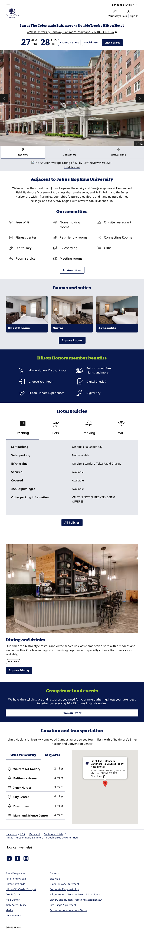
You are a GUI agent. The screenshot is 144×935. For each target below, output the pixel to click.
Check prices (114, 42)
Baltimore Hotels (53, 834)
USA (22, 834)
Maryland (34, 834)
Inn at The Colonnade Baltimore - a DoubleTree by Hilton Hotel (42, 837)
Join (124, 16)
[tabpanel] (72, 164)
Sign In (134, 16)
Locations (11, 834)
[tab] (23, 152)
